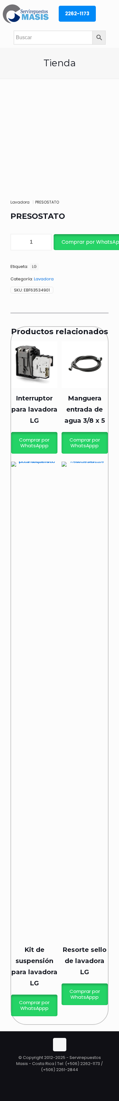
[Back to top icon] (59, 1044)
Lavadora (20, 202)
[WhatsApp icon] (53, 1078)
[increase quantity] (44, 242)
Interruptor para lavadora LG (34, 409)
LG (34, 266)
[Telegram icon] (66, 1078)
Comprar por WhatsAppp (34, 442)
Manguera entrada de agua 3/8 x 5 (84, 409)
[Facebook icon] (60, 1078)
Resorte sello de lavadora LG (85, 961)
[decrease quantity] (17, 242)
